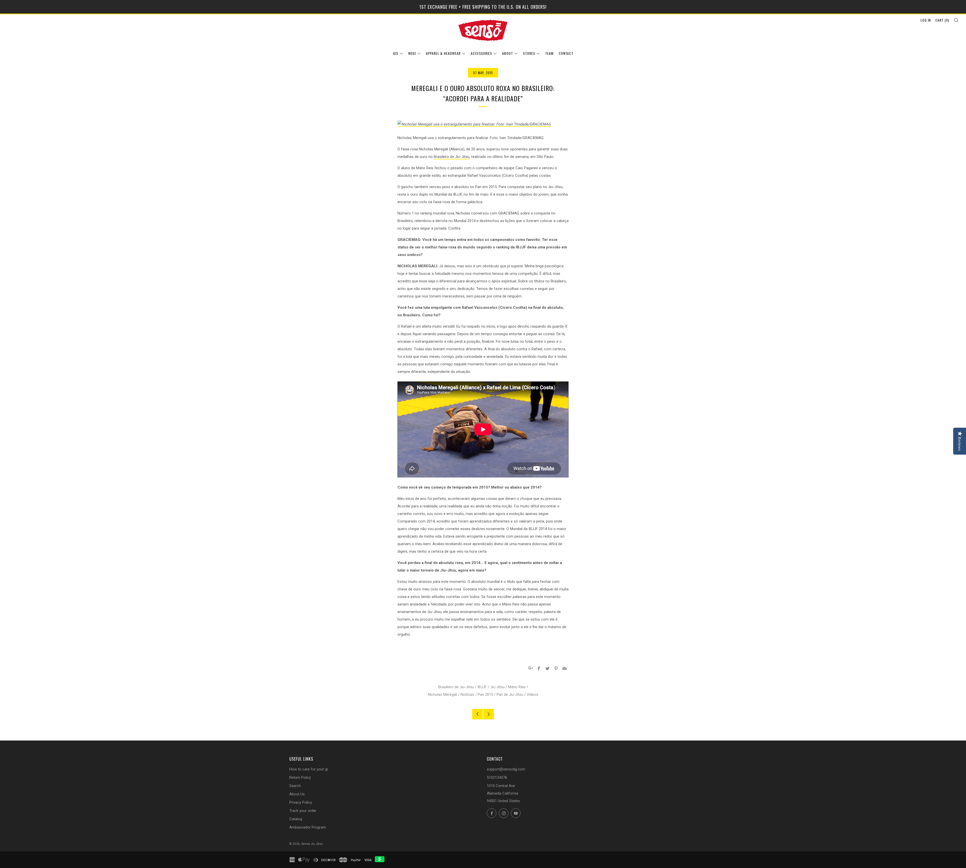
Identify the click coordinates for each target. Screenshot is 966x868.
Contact (566, 53)
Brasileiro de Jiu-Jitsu (451, 156)
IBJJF (482, 687)
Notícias (467, 694)
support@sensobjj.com (506, 769)
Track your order (302, 810)
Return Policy (300, 777)
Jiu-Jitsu (497, 687)
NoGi (412, 53)
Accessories (481, 53)
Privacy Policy (300, 802)
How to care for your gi (308, 769)
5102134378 (497, 777)
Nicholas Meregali (442, 694)
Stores (529, 53)
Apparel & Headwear (443, 53)
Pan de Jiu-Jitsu (510, 694)
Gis (395, 53)
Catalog (295, 819)
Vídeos (532, 694)
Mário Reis (517, 687)
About (507, 53)
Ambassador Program (307, 827)
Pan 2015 (485, 694)
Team (549, 53)
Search (295, 786)
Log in (925, 20)
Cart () (942, 20)
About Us (297, 794)
